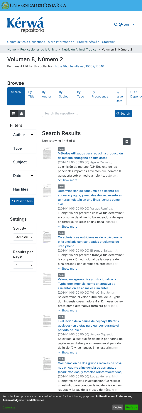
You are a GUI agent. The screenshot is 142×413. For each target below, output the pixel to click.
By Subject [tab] (64, 94)
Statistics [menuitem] (108, 42)
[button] (67, 180)
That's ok (131, 407)
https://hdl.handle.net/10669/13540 (79, 66)
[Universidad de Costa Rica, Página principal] (33, 5)
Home (11, 49)
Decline (117, 407)
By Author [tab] (46, 94)
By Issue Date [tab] (119, 96)
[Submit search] (116, 24)
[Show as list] (14, 113)
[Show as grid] (21, 113)
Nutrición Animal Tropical (79, 49)
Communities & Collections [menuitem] (26, 42)
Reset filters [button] (24, 201)
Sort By (19, 228)
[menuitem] (121, 24)
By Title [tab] (31, 94)
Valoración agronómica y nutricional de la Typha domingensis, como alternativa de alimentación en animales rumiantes (87, 283)
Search (124, 113)
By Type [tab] (80, 94)
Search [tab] (16, 92)
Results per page (23, 254)
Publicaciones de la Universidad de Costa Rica (38, 49)
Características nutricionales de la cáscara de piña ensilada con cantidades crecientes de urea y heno (90, 241)
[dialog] (71, 402)
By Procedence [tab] (100, 94)
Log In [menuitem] (128, 24)
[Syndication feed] (127, 141)
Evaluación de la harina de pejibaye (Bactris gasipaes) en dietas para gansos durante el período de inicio (88, 325)
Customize (9, 407)
